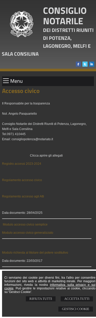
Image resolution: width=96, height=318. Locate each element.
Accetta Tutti (76, 299)
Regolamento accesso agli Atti (23, 196)
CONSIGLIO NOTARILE (65, 15)
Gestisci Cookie (75, 309)
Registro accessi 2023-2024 (21, 164)
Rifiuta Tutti (40, 299)
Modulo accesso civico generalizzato (27, 232)
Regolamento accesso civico (22, 180)
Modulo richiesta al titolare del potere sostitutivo (35, 252)
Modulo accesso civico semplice (25, 224)
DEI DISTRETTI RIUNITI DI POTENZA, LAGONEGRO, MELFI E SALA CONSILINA (48, 42)
